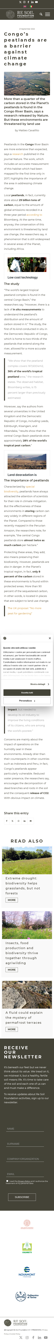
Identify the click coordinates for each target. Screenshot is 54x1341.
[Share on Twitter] (12, 821)
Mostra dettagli (37, 684)
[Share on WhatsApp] (18, 821)
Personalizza (25, 700)
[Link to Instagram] (24, 2)
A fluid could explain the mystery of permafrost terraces (24, 1018)
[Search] (39, 14)
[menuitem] (39, 14)
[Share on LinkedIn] (25, 821)
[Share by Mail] (31, 821)
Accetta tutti (27, 692)
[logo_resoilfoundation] (22, 14)
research (17, 154)
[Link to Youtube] (36, 2)
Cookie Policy (15, 1334)
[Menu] (46, 14)
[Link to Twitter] (20, 2)
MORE (12, 900)
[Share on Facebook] (6, 821)
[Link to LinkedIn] (32, 2)
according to (34, 214)
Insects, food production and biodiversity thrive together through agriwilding (22, 953)
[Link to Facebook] (28, 2)
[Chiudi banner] (50, 638)
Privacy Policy (24, 1181)
